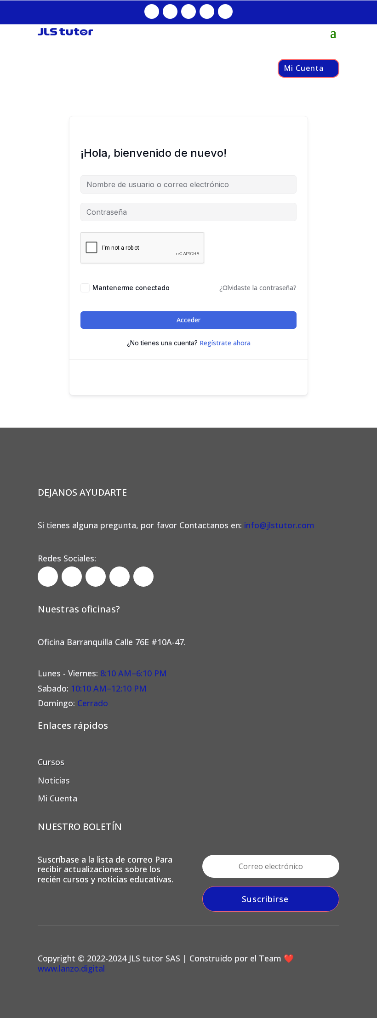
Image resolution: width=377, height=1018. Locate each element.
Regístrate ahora (225, 342)
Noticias (54, 780)
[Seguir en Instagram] (170, 11)
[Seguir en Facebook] (151, 11)
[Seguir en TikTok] (188, 11)
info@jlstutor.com (279, 525)
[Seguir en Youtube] (225, 11)
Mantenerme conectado (131, 288)
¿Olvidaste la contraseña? (258, 287)
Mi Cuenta (304, 68)
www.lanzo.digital (71, 968)
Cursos (51, 761)
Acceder (188, 319)
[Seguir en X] (207, 11)
